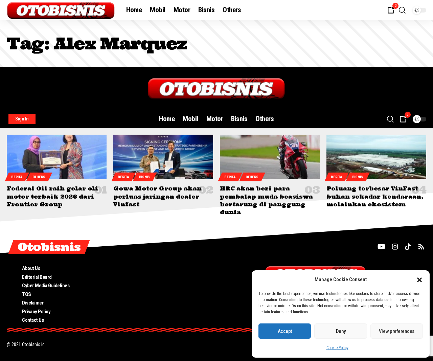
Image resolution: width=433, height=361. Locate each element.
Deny (341, 331)
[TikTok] (408, 246)
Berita (16, 177)
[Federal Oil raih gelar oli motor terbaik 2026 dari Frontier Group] (57, 157)
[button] (419, 279)
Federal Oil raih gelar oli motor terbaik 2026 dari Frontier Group (52, 196)
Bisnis (144, 177)
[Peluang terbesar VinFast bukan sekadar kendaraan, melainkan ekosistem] (376, 157)
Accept (285, 331)
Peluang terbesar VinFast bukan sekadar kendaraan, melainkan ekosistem (374, 196)
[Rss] (421, 246)
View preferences (396, 331)
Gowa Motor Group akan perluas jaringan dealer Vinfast (157, 196)
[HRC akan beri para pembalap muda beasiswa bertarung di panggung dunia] (270, 157)
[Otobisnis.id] (61, 10)
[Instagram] (395, 246)
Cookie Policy (337, 347)
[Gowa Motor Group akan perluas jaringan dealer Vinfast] (163, 157)
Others (38, 177)
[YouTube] (381, 246)
